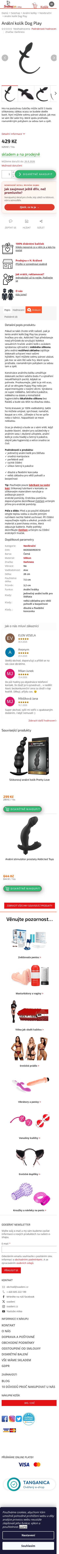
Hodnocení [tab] (18, 309)
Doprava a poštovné (18, 1337)
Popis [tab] (7, 309)
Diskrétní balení (15, 1354)
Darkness (28, 561)
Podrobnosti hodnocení (44, 28)
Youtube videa (14, 1311)
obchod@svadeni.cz (17, 1286)
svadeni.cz (12, 1306)
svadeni (11, 1301)
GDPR (23, 1527)
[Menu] (51, 4)
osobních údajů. (25, 1263)
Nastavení (28, 1535)
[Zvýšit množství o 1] (13, 172)
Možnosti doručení (12, 165)
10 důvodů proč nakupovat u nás (28, 1387)
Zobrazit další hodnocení (42, 720)
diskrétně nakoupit (37, 174)
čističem (39, 501)
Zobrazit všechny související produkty (29, 905)
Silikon (27, 557)
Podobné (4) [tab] (10, 316)
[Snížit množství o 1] (13, 176)
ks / (29, 1402)
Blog (6, 1381)
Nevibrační (29, 545)
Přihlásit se (11, 1270)
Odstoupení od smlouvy (21, 1348)
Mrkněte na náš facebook (20, 1296)
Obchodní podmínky (18, 1343)
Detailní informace (12, 133)
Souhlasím (28, 1546)
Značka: (15, 31)
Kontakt (8, 1325)
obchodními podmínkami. (29, 1259)
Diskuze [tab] (36, 309)
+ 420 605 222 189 (16, 1291)
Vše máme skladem (16, 1360)
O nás (6, 1331)
